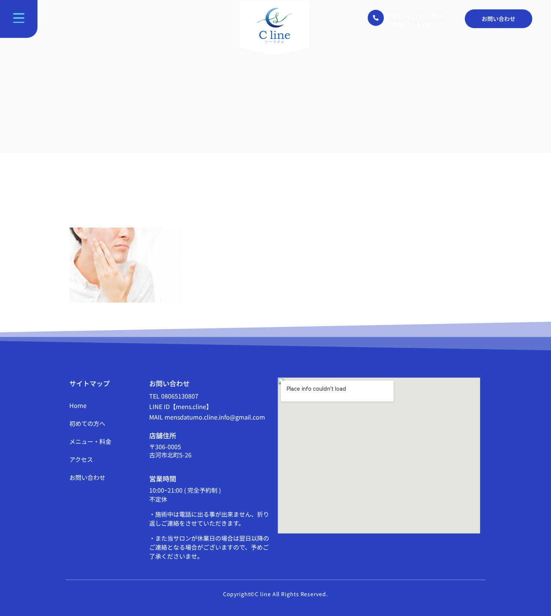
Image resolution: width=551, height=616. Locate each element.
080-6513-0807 (416, 16)
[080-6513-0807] (376, 18)
